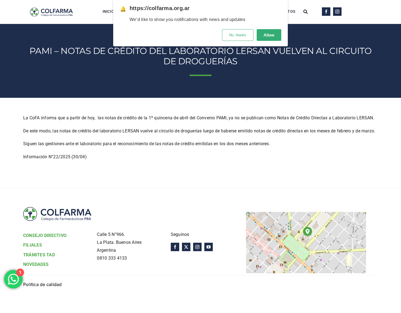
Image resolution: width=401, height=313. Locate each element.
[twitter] (186, 247)
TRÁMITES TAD (39, 254)
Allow (269, 35)
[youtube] (208, 247)
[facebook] (326, 11)
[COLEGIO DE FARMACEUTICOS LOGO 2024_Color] (51, 4)
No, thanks (237, 35)
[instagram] (337, 11)
